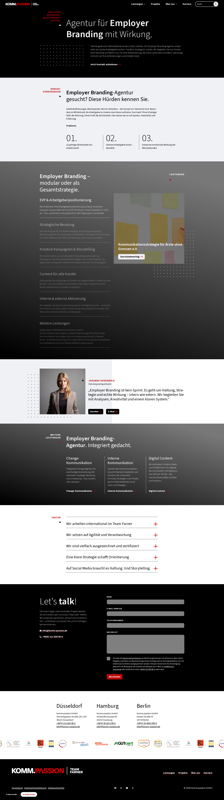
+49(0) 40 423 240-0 (106, 723)
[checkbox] (108, 658)
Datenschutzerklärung (132, 658)
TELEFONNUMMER (115, 620)
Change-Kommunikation (79, 491)
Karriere (187, 4)
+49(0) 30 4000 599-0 (147, 723)
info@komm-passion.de (54, 630)
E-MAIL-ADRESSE (114, 609)
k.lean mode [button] (11, 794)
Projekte (155, 4)
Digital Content (157, 491)
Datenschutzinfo (56, 788)
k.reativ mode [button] (29, 794)
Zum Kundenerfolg (130, 256)
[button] (75, 208)
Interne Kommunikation (120, 491)
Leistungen (137, 4)
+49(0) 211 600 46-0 (52, 636)
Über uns (170, 4)
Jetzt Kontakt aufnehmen (103, 64)
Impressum (17, 788)
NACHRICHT (112, 632)
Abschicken (114, 676)
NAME (109, 597)
